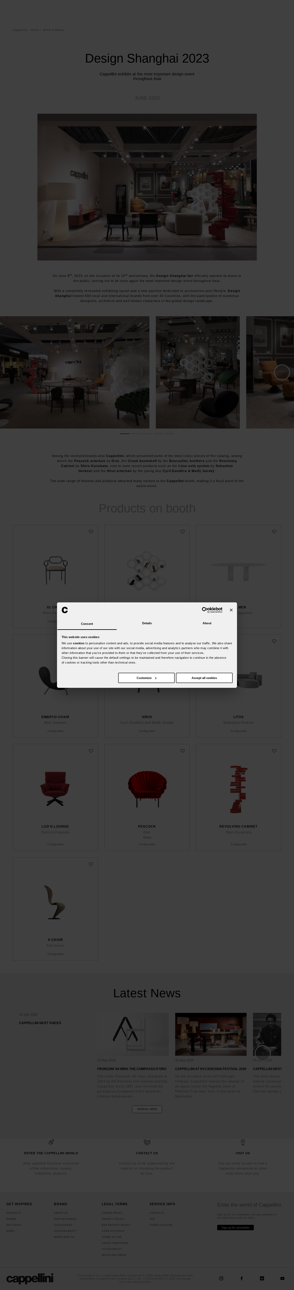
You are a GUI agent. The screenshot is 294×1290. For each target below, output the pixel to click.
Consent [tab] (87, 623)
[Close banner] (231, 610)
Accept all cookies (204, 678)
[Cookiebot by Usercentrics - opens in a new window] (204, 610)
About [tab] (207, 623)
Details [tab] (147, 623)
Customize (144, 678)
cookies (79, 643)
